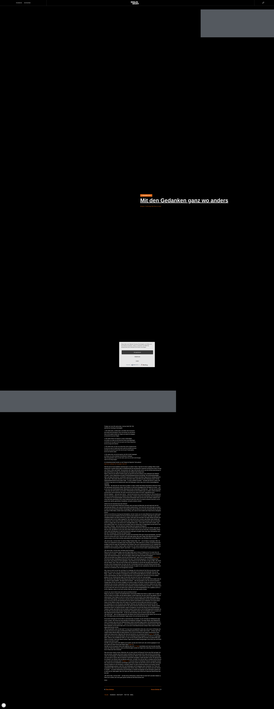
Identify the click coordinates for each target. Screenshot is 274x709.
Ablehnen (137, 356)
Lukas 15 (151, 634)
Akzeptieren (137, 352)
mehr (137, 361)
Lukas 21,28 (156, 557)
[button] (112, 695)
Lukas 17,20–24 (123, 464)
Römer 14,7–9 (114, 464)
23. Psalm (136, 646)
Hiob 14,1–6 (107, 464)
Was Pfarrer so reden (156, 206)
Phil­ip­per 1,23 (125, 661)
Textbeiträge (148, 206)
